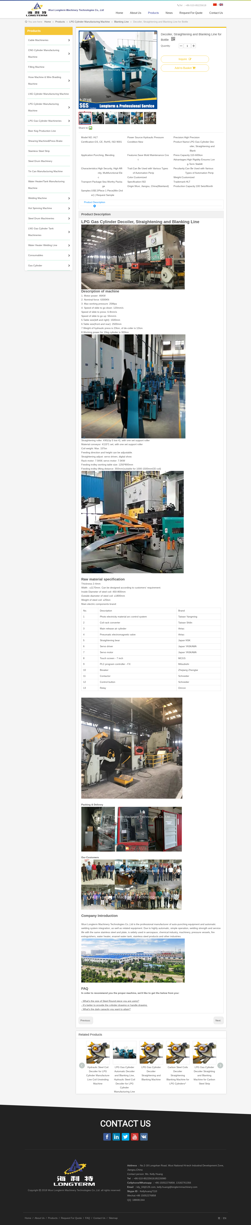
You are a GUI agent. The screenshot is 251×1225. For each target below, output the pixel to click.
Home (28, 1218)
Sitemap (113, 1218)
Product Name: (181, 141)
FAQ (87, 1218)
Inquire (183, 59)
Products (53, 1218)
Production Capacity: (184, 186)
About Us (40, 1218)
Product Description (94, 202)
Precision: (178, 137)
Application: (87, 155)
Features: (132, 155)
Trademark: (179, 181)
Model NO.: (87, 137)
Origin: (131, 186)
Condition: (132, 141)
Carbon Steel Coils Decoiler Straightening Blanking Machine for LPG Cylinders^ (151, 1075)
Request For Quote (71, 1218)
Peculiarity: (179, 168)
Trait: (130, 168)
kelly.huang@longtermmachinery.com (177, 1187)
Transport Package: (91, 181)
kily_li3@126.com (146, 1187)
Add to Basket (183, 68)
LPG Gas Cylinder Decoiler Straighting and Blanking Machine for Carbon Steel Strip (178, 1075)
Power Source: (135, 137)
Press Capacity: (181, 155)
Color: (130, 177)
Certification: (88, 141)
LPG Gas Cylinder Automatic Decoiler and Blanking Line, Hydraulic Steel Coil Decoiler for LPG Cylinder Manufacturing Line (97, 1079)
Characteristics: (89, 168)
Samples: (86, 190)
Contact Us (99, 1218)
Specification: (134, 181)
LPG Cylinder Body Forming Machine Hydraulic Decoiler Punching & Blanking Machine (204, 1075)
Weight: (177, 177)
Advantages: (180, 159)
